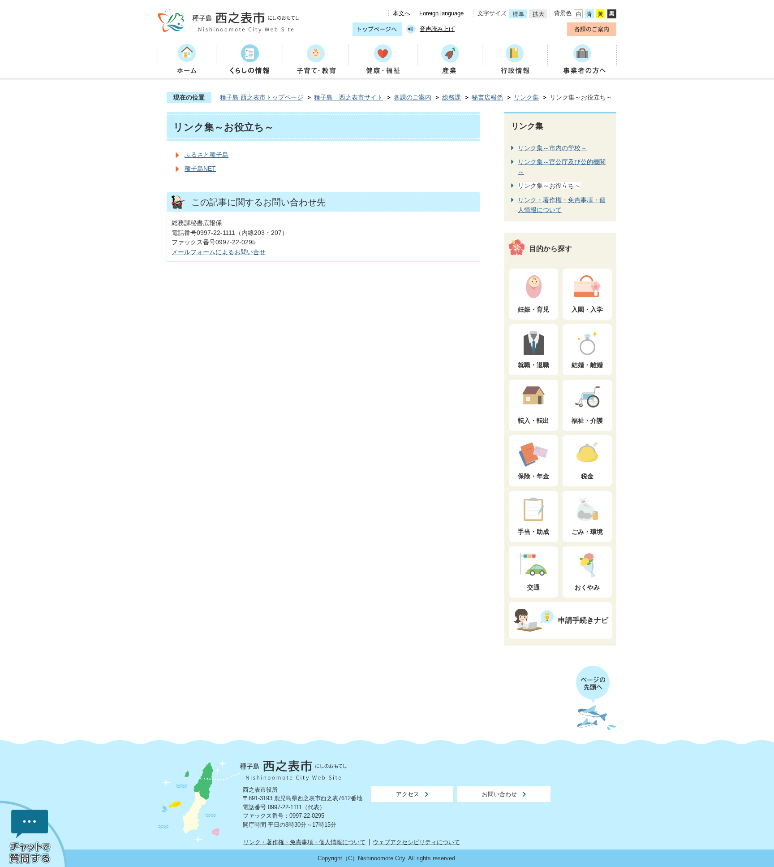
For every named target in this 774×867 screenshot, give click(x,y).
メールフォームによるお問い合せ (219, 252)
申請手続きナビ (583, 620)
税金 (587, 476)
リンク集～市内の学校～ (552, 148)
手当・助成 (533, 531)
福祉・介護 (587, 420)
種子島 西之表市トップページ (261, 97)
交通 (533, 587)
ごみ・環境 (587, 531)
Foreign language (441, 13)
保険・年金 (533, 476)
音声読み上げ (437, 29)
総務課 (451, 97)
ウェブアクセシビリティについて (416, 842)
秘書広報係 (487, 97)
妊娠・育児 (533, 309)
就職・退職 (533, 364)
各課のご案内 (412, 97)
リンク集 (526, 97)
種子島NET (200, 168)
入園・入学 (587, 309)
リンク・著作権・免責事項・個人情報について (304, 842)
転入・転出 (533, 420)
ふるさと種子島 (206, 154)
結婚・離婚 (587, 364)
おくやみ (587, 587)
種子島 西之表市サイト (348, 97)
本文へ (401, 13)
